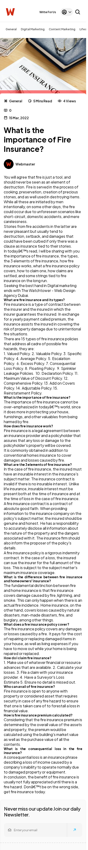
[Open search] (77, 12)
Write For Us (47, 12)
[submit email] (74, 829)
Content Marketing (62, 29)
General (11, 29)
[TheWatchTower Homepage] (10, 12)
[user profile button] (66, 12)
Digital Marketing (33, 29)
